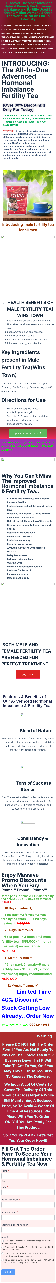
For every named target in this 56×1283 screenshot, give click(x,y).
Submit (8, 1272)
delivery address (10, 1199)
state (4, 1187)
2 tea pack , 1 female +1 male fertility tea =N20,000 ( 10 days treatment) (26, 1242)
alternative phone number (14, 1224)
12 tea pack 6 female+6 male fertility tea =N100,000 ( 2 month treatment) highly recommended (27, 1261)
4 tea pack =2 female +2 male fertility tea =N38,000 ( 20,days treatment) (27, 1248)
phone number (9, 1212)
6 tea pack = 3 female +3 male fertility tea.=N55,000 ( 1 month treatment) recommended (27, 1254)
